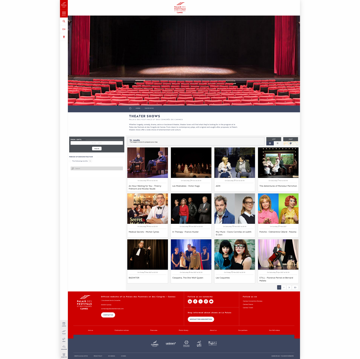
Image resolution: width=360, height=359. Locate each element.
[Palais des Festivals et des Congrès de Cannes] (84, 302)
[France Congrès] (186, 343)
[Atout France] (213, 343)
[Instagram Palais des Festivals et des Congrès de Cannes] (206, 301)
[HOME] (130, 109)
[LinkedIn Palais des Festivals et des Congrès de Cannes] (190, 301)
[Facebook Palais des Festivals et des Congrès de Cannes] (195, 301)
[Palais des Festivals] (63, 4)
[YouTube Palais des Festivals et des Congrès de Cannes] (211, 301)
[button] (64, 21)
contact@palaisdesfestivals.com (112, 309)
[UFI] (199, 344)
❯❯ (295, 287)
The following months (81, 161)
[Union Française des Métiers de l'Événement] (171, 343)
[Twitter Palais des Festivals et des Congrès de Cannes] (200, 301)
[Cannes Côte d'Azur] (154, 343)
